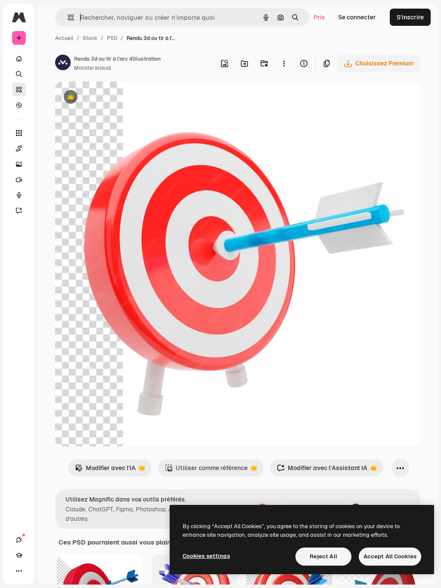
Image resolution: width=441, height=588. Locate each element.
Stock (90, 38)
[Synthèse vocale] (19, 195)
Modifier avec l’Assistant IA (322, 470)
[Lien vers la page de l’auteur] (63, 64)
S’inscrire (410, 17)
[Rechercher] (19, 74)
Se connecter (357, 17)
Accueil (64, 38)
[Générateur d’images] (19, 164)
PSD (112, 38)
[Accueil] (19, 58)
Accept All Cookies (389, 556)
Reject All (323, 556)
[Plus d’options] (283, 63)
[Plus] (19, 571)
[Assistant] (19, 210)
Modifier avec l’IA (105, 470)
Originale (112, 98)
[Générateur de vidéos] (19, 179)
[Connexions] (19, 540)
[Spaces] (19, 148)
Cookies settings (206, 556)
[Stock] (19, 89)
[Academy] (19, 555)
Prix (319, 17)
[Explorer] (19, 105)
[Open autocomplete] (67, 17)
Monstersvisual (92, 68)
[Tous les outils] (19, 133)
